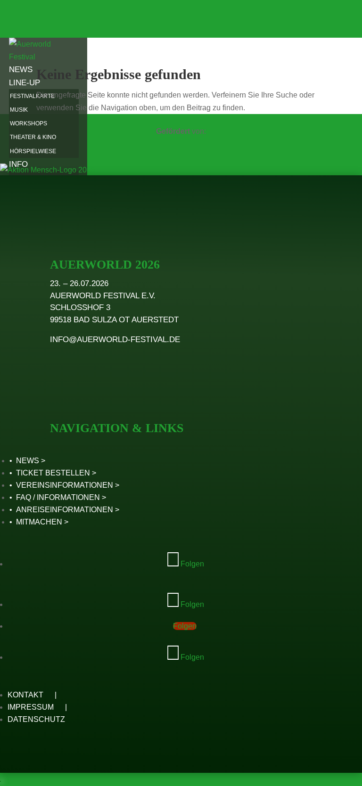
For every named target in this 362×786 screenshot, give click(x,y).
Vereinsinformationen (64, 485)
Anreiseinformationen (64, 510)
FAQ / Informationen (58, 497)
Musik (19, 109)
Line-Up (24, 82)
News (21, 69)
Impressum (31, 707)
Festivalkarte (32, 96)
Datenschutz (36, 719)
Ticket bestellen (53, 473)
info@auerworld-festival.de (115, 339)
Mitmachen (39, 522)
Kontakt (25, 695)
